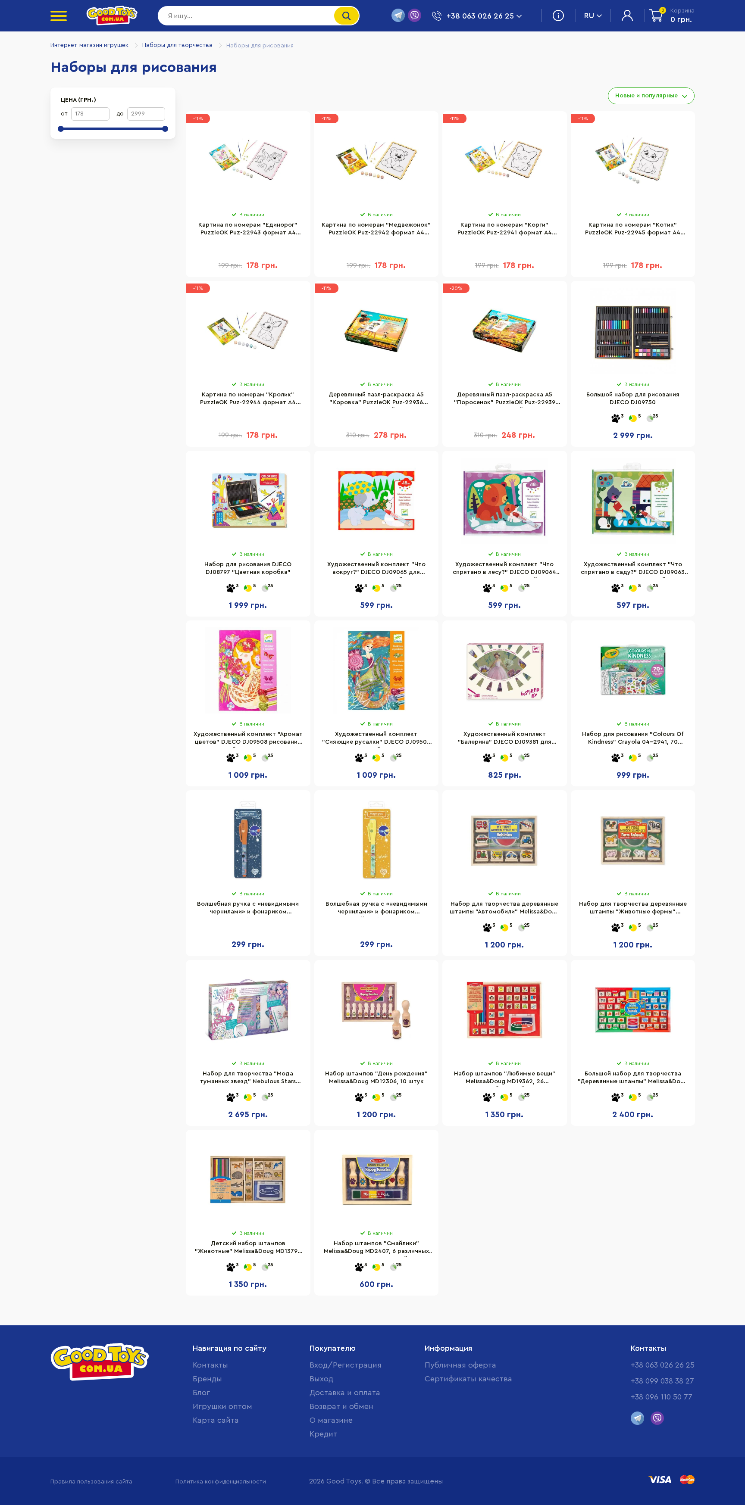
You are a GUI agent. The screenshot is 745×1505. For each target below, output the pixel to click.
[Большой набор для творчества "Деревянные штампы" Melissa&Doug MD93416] (633, 1010)
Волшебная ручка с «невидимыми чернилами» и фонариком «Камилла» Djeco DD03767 (248, 909)
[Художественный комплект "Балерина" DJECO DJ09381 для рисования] (504, 670)
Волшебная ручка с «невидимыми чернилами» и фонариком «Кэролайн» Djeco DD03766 (376, 909)
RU (589, 15)
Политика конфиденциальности (220, 1482)
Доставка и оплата (345, 1392)
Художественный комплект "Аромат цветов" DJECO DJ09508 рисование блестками (248, 739)
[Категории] (58, 16)
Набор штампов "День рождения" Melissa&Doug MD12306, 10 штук (376, 1077)
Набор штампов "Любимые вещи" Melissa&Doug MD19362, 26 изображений (504, 1079)
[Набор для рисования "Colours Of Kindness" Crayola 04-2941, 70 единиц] (633, 670)
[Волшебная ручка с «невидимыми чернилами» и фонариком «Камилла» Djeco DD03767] (248, 840)
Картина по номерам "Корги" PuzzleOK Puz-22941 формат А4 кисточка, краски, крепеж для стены (504, 230)
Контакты (210, 1365)
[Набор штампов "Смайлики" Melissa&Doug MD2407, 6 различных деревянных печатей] (376, 1180)
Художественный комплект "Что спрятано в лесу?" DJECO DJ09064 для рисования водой (504, 569)
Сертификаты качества (468, 1379)
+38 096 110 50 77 (661, 1397)
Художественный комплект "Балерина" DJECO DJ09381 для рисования (504, 739)
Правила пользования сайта (91, 1482)
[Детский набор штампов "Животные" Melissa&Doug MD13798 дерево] (248, 1180)
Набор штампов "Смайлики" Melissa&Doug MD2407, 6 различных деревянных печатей (376, 1248)
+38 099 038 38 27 (662, 1381)
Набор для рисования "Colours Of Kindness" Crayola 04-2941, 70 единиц (633, 739)
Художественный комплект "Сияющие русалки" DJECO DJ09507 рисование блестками (376, 739)
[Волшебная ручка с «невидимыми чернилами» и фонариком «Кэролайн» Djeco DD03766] (376, 840)
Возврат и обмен (341, 1406)
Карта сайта (216, 1420)
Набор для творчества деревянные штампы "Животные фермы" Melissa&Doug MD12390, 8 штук (633, 909)
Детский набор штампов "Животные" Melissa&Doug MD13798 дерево (248, 1248)
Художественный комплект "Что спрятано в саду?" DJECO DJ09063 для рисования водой (633, 569)
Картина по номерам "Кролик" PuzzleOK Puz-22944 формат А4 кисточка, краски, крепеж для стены (248, 400)
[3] (615, 419)
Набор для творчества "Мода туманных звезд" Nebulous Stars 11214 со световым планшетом (248, 1079)
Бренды (207, 1379)
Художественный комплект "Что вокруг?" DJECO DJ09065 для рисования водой (376, 569)
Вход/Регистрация (346, 1365)
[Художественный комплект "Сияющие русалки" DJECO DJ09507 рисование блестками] (376, 670)
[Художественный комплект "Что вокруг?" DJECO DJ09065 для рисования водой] (376, 501)
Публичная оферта (460, 1365)
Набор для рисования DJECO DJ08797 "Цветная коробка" (247, 568)
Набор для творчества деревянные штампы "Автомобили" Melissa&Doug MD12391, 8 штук (504, 909)
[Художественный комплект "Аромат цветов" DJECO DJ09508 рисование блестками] (248, 670)
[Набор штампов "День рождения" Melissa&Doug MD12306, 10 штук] (376, 1010)
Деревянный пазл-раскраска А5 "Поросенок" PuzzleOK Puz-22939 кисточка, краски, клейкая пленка (504, 400)
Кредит (323, 1434)
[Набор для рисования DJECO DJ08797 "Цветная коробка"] (248, 501)
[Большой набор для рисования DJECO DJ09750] (633, 331)
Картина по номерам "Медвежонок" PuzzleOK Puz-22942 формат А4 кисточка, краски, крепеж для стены (376, 230)
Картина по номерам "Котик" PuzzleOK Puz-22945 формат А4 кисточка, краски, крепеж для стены (632, 230)
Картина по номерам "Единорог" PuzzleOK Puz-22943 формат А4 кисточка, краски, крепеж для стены (247, 230)
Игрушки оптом (222, 1406)
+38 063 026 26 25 (663, 1365)
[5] (633, 419)
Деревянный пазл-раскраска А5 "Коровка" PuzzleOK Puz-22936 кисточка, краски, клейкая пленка (376, 400)
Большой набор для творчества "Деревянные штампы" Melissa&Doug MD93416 (633, 1079)
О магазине (331, 1420)
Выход (321, 1379)
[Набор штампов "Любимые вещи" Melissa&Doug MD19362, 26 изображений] (504, 1010)
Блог (201, 1392)
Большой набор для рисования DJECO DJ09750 (632, 398)
